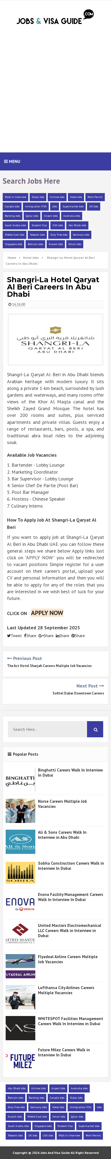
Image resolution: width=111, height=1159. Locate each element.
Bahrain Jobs (35, 244)
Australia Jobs (71, 216)
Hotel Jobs (76, 197)
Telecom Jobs (37, 234)
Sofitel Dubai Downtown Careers (78, 693)
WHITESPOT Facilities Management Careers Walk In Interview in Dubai (70, 1021)
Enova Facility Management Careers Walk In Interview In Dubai (70, 897)
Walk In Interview (15, 197)
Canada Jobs (12, 206)
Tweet (16, 635)
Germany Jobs (81, 234)
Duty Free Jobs (58, 234)
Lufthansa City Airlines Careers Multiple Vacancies (66, 990)
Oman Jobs (74, 244)
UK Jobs (93, 206)
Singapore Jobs (13, 244)
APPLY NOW (47, 613)
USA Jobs (58, 225)
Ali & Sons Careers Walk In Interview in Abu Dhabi (62, 835)
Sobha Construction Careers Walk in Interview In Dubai (71, 866)
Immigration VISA (36, 206)
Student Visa (39, 225)
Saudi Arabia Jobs (15, 225)
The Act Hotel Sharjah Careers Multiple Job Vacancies (49, 666)
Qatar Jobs (32, 216)
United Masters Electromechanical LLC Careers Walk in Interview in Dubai (69, 930)
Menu (14, 161)
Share (31, 635)
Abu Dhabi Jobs (77, 225)
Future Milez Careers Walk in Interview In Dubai (64, 1052)
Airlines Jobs (57, 197)
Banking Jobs (12, 216)
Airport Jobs (51, 216)
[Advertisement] (55, 91)
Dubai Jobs (38, 197)
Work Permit (95, 197)
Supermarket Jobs (73, 206)
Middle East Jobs (14, 234)
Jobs (54, 206)
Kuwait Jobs (56, 244)
